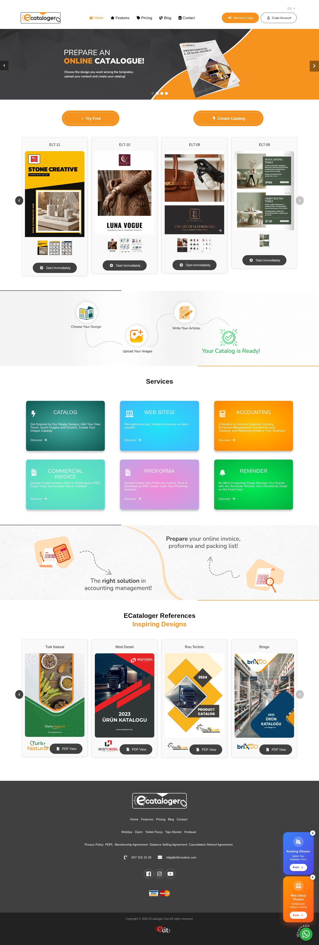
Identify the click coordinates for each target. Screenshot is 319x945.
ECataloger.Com (159, 918)
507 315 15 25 (141, 857)
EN (290, 8)
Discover (36, 440)
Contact (189, 18)
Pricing (146, 18)
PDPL (109, 844)
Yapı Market (173, 832)
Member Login (243, 18)
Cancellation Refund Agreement (211, 844)
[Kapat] (312, 831)
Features (122, 18)
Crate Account (281, 18)
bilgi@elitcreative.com (181, 857)
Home (98, 18)
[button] (4, 65)
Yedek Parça (154, 832)
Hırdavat (190, 832)
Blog (167, 18)
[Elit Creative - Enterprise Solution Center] (162, 931)
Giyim (139, 832)
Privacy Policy (94, 844)
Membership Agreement (131, 844)
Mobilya (127, 832)
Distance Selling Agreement (168, 844)
